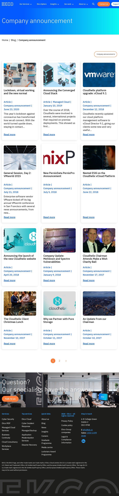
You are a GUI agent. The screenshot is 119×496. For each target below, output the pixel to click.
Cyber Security (8, 419)
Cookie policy (67, 425)
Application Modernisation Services (28, 438)
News (43, 427)
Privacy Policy (67, 421)
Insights (53, 4)
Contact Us (103, 4)
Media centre (47, 447)
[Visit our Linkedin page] (83, 441)
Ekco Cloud (26, 419)
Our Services (24, 4)
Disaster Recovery (29, 445)
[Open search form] (93, 4)
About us (82, 4)
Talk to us (10, 398)
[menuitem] (26, 4)
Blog (43, 423)
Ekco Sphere (41, 4)
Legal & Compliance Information (66, 439)
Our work (67, 4)
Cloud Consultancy (10, 442)
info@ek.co (88, 430)
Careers (44, 436)
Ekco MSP (6, 423)
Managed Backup (29, 430)
